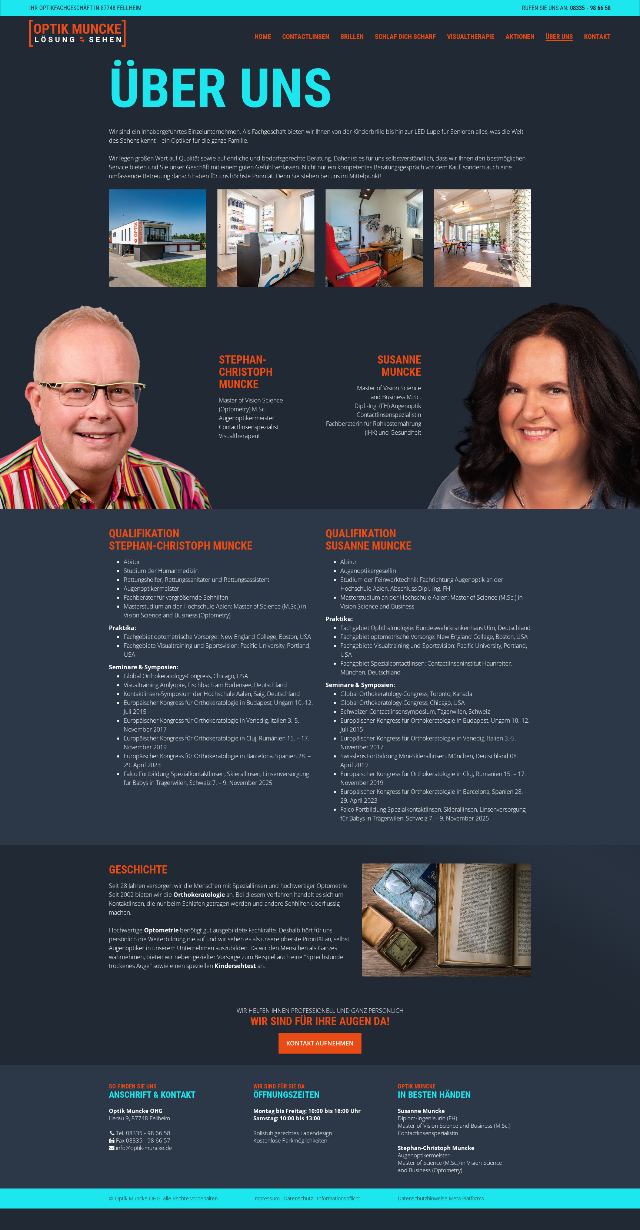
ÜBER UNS (559, 36)
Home (262, 36)
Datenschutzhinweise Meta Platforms (441, 1198)
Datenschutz (298, 1198)
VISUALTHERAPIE (470, 36)
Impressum (266, 1198)
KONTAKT (597, 36)
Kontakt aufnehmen (320, 1043)
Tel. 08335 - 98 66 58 (142, 1133)
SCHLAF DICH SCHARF (405, 36)
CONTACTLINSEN (305, 36)
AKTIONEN (520, 36)
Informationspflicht (338, 1198)
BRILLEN (352, 36)
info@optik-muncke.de (143, 1147)
